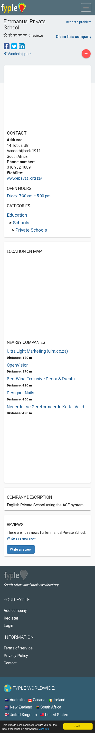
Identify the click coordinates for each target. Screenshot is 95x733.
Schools (21, 222)
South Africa (50, 707)
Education (17, 215)
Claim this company (73, 36)
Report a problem (78, 22)
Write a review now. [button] (21, 538)
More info (43, 729)
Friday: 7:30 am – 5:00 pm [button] (28, 196)
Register (11, 618)
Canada (38, 699)
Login (8, 625)
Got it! (78, 726)
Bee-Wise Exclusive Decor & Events (41, 378)
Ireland (59, 699)
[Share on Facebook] (7, 46)
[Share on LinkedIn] (22, 46)
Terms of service (18, 648)
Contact (10, 663)
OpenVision (17, 365)
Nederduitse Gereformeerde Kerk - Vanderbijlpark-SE (47, 406)
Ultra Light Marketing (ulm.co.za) (37, 351)
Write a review (21, 549)
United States (56, 714)
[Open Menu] (86, 7)
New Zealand (20, 707)
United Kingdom (23, 714)
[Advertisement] (43, 98)
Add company (15, 610)
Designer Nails (20, 392)
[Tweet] (14, 46)
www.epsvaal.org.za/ (24, 178)
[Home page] (13, 7)
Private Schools (31, 230)
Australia (17, 699)
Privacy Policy (16, 655)
